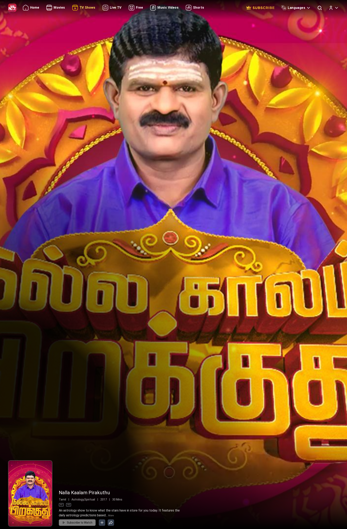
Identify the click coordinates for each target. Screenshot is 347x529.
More (111, 515)
